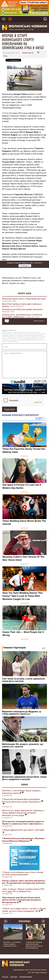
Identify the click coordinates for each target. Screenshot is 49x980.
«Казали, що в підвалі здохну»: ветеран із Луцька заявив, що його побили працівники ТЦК (24, 909)
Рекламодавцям (25, 976)
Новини (24, 784)
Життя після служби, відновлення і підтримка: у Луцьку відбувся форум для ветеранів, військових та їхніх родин (23, 813)
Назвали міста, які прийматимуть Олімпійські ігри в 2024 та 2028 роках (22, 315)
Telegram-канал (29, 277)
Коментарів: (28, 53)
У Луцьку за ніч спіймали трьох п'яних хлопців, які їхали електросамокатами (22, 873)
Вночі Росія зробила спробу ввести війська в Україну (21, 304)
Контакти (13, 976)
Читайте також (24, 293)
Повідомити (24, 265)
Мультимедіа (24, 921)
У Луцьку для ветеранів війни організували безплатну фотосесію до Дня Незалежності (21, 800)
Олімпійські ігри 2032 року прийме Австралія (22, 309)
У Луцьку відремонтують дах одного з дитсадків (23, 829)
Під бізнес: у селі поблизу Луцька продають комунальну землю (21, 791)
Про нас (5, 976)
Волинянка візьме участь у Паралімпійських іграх (24, 298)
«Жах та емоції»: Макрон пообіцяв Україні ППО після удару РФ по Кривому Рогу (23, 890)
